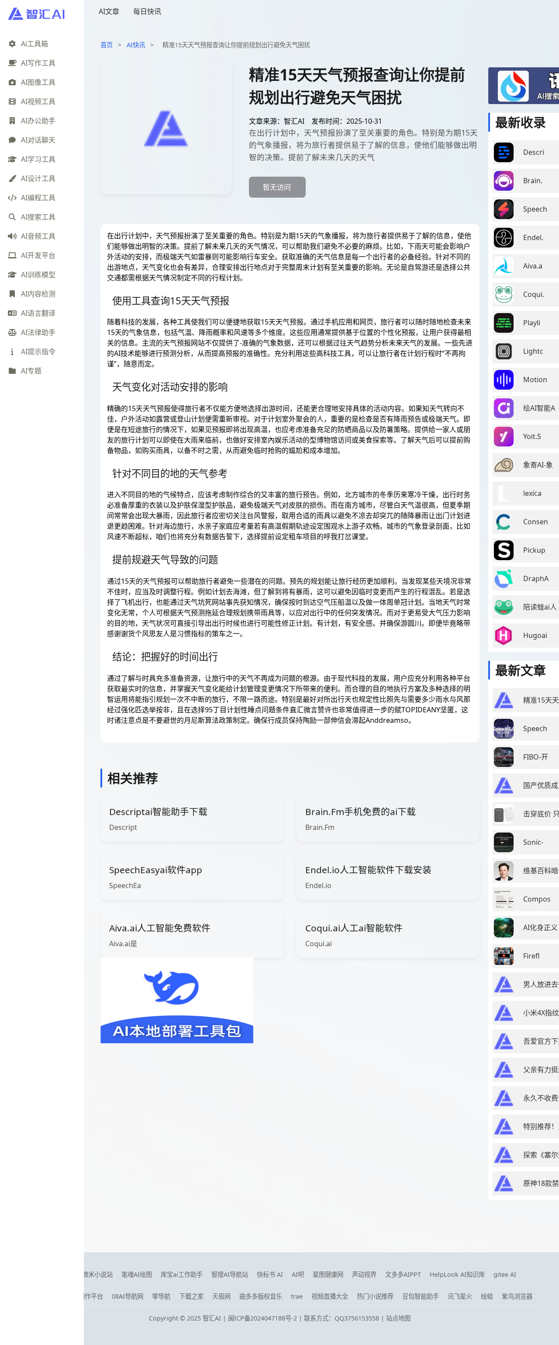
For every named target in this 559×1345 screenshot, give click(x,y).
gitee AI (504, 1274)
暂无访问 (277, 187)
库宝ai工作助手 (182, 1274)
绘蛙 (487, 1296)
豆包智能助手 (420, 1296)
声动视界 (364, 1274)
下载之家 (191, 1296)
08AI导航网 (127, 1296)
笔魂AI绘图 (136, 1274)
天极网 (221, 1296)
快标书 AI (270, 1274)
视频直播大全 (329, 1296)
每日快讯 (147, 11)
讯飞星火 (460, 1296)
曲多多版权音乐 (260, 1296)
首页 (106, 45)
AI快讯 (136, 45)
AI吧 (298, 1274)
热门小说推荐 (375, 1296)
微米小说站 (97, 1274)
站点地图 (398, 1318)
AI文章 (109, 11)
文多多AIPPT (403, 1274)
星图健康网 (328, 1274)
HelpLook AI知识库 (457, 1274)
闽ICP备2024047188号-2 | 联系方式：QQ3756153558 (304, 1318)
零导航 (161, 1296)
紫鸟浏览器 (517, 1296)
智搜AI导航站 (229, 1274)
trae (297, 1296)
